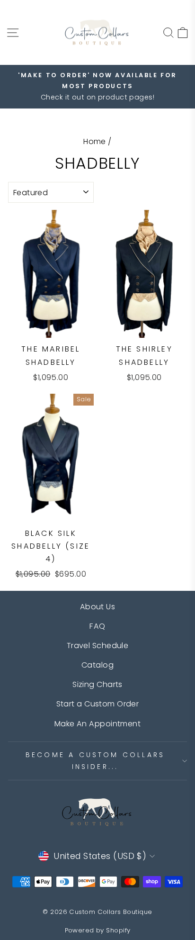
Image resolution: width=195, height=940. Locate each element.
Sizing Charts (97, 684)
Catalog (97, 665)
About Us (97, 606)
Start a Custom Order (97, 703)
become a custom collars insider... (95, 760)
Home (94, 141)
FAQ (97, 626)
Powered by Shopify (98, 930)
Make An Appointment (97, 723)
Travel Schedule (98, 645)
